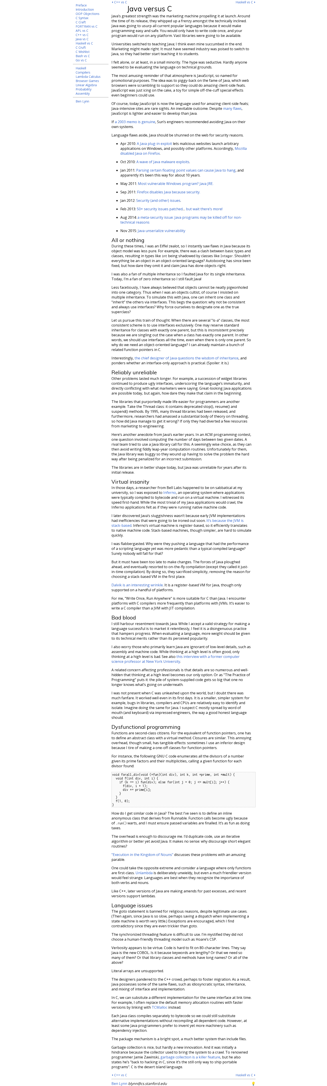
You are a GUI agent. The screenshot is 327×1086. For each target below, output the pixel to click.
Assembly (83, 93)
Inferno (169, 492)
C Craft (81, 22)
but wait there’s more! (204, 208)
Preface (81, 5)
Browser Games (87, 81)
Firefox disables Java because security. (168, 192)
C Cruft (81, 47)
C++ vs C (82, 35)
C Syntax (82, 18)
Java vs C (82, 39)
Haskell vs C (84, 43)
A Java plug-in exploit (154, 143)
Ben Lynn (82, 101)
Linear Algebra (86, 85)
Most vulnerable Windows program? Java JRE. (175, 183)
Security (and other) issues (158, 200)
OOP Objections (87, 14)
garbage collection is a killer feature (190, 1057)
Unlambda (144, 872)
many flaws (232, 108)
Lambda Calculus (88, 76)
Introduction (85, 9)
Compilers (83, 72)
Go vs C (81, 60)
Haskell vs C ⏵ (246, 2)
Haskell (81, 68)
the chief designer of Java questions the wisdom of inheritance (186, 358)
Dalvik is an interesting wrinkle (137, 585)
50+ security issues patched (160, 208)
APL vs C (82, 30)
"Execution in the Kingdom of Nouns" (142, 854)
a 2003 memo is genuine (135, 121)
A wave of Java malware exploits (162, 161)
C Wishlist (83, 52)
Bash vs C (83, 56)
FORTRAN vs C (86, 26)
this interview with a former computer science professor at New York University (175, 659)
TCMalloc (159, 1007)
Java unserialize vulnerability (161, 230)
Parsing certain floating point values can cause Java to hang (186, 170)
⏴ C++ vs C (119, 2)
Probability (83, 89)
